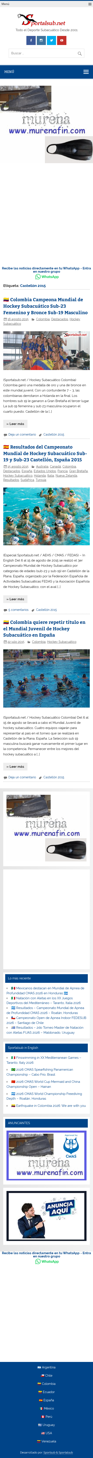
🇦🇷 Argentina (46, 1367)
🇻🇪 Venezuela (46, 1441)
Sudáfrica (27, 480)
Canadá (55, 466)
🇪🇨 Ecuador (46, 1392)
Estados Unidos (45, 471)
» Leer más (15, 424)
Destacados (59, 319)
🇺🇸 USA (46, 1433)
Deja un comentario (22, 434)
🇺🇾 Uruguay (46, 1425)
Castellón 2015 (53, 434)
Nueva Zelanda (66, 475)
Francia (63, 471)
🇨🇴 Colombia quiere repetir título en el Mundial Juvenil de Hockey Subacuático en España (44, 628)
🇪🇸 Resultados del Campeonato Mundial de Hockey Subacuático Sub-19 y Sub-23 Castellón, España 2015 (45, 453)
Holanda (40, 475)
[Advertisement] (46, 213)
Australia (42, 466)
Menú (5, 4)
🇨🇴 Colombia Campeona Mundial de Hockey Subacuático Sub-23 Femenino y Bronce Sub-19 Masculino (45, 305)
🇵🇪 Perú (46, 1416)
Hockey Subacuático (17, 475)
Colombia (43, 319)
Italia (50, 475)
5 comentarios (18, 610)
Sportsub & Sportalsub (58, 1452)
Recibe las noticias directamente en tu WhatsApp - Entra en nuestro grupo (46, 270)
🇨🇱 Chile (46, 1375)
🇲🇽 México (46, 1408)
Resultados (11, 480)
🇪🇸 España (46, 1400)
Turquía (41, 480)
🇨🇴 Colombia (46, 1384)
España (27, 471)
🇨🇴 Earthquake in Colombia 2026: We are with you (48, 1106)
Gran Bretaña (78, 471)
